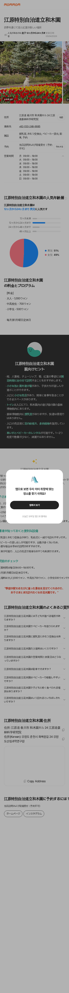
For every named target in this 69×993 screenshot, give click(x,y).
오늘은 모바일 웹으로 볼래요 (34, 516)
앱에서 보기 (34, 505)
